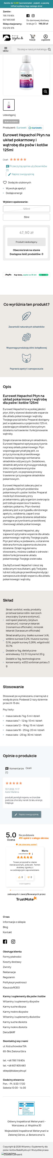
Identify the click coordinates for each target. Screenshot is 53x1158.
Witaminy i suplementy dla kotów (21, 1016)
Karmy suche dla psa (14, 1006)
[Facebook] (27, 15)
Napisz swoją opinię (22, 174)
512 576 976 (8, 28)
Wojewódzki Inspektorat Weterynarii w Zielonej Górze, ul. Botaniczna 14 (27, 1132)
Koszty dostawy (12, 961)
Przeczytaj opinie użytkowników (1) (26, 168)
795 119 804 (8, 15)
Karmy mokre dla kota (15, 1027)
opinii (34, 838)
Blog (5, 927)
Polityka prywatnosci (15, 982)
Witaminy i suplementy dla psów (21, 1001)
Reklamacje (9, 972)
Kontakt (7, 932)
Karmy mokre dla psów (15, 1011)
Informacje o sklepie (14, 922)
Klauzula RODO (11, 987)
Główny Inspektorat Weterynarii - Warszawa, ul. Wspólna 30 (27, 1123)
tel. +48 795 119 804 (14, 1060)
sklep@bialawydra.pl (14, 1070)
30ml (26, 217)
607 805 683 (9, 19)
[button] (17, 844)
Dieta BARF (9, 1032)
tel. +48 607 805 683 (14, 1065)
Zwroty (7, 967)
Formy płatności (12, 956)
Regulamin (9, 977)
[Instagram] (33, 15)
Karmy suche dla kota (15, 1022)
